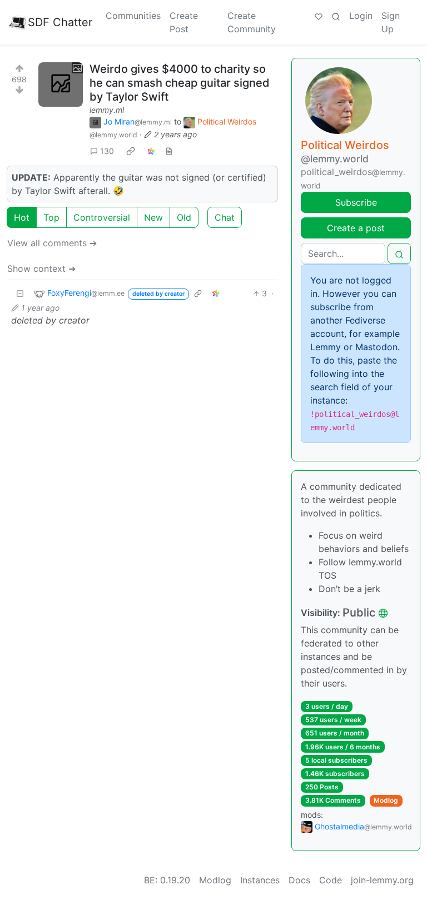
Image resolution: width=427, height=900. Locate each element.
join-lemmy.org (382, 880)
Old (184, 217)
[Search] (336, 15)
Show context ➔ (41, 268)
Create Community (251, 22)
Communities (133, 15)
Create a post (356, 227)
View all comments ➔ (52, 242)
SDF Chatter (60, 22)
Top (51, 217)
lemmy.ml (107, 110)
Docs (299, 880)
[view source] (169, 151)
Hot (21, 217)
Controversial (101, 217)
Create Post (184, 22)
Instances (260, 880)
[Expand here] (60, 84)
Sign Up (390, 22)
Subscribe (356, 202)
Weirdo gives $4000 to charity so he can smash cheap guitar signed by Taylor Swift (180, 82)
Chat (225, 217)
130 (107, 151)
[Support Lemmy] (318, 15)
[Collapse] (20, 293)
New (153, 217)
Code (330, 880)
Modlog (386, 800)
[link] (130, 150)
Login (361, 15)
